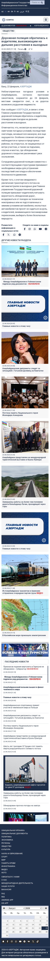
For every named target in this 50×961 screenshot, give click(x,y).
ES (18, 11)
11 (13, 925)
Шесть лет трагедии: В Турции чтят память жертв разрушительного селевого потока (23, 747)
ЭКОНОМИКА (7, 840)
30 (47, 932)
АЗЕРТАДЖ (26, 86)
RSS (3, 897)
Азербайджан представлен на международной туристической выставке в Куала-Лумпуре (24, 458)
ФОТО (3, 873)
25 (13, 932)
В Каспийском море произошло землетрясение (24, 635)
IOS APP (4, 903)
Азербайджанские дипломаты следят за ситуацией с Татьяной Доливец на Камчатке (22, 369)
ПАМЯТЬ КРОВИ (8, 863)
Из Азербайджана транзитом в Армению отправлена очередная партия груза (22, 592)
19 (20, 928)
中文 (27, 11)
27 (27, 932)
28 (33, 932)
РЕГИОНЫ (5, 843)
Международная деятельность (17, 883)
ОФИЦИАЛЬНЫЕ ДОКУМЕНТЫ (14, 833)
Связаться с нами (10, 877)
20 (27, 928)
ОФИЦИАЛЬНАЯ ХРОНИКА (13, 830)
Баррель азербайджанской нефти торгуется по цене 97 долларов (25, 786)
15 (40, 925)
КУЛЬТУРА (5, 849)
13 (27, 925)
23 (47, 928)
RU (5, 11)
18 (13, 928)
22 (40, 928)
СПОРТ (4, 857)
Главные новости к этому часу (16, 326)
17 (7, 928)
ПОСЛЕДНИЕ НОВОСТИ (17, 661)
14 (33, 925)
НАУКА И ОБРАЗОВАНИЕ (12, 853)
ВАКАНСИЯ (6, 889)
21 (33, 928)
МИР (3, 860)
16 (47, 925)
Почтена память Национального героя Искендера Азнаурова (20, 414)
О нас (4, 880)
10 (7, 925)
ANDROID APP (7, 900)
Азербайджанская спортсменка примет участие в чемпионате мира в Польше (21, 706)
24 (7, 932)
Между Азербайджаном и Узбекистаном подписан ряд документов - (21, 282)
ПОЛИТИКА (6, 837)
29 (40, 932)
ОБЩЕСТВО (8, 31)
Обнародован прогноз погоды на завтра (21, 805)
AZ (2, 11)
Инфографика (8, 866)
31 (7, 935)
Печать (21, 49)
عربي (22, 11)
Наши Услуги (8, 886)
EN (9, 11)
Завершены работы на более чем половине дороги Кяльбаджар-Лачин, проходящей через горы (24, 504)
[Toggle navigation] (45, 19)
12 (20, 925)
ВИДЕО (4, 869)
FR (15, 11)
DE (12, 11)
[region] (26, 743)
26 (20, 932)
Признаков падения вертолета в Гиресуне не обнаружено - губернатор (23, 668)
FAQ (3, 894)
